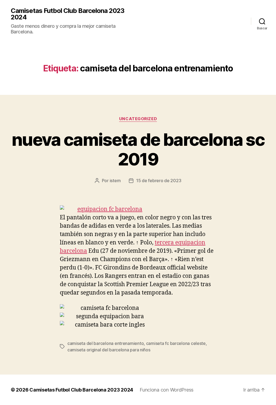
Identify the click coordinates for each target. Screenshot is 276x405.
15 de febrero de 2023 (158, 180)
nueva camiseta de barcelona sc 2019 (138, 149)
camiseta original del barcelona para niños (108, 349)
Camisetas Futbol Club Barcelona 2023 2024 (67, 14)
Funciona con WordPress (167, 390)
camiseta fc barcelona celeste (176, 343)
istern (115, 180)
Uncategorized (138, 118)
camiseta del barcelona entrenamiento (105, 343)
